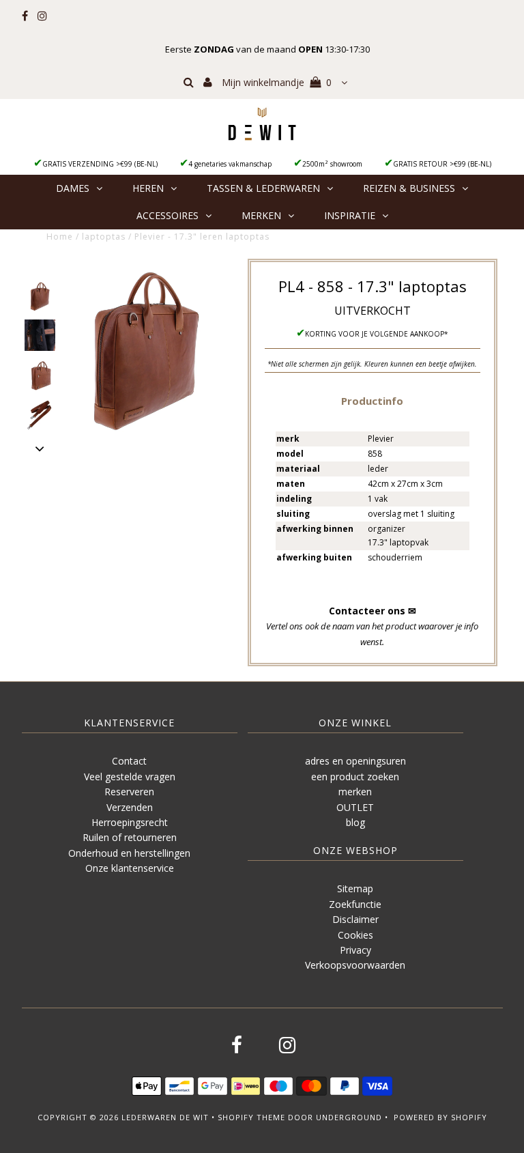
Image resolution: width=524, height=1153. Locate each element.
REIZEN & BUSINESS (409, 188)
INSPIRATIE (349, 215)
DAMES (72, 188)
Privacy (355, 949)
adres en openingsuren (355, 760)
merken (355, 791)
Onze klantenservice (129, 868)
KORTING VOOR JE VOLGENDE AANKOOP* (376, 334)
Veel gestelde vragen (129, 776)
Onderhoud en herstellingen (129, 852)
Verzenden (129, 807)
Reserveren (129, 791)
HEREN (148, 188)
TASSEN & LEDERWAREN (263, 188)
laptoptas (104, 236)
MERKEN (261, 215)
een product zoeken (355, 776)
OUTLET (355, 807)
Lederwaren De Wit (165, 1117)
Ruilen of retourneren (130, 837)
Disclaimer (355, 919)
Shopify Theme (251, 1117)
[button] (372, 400)
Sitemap (355, 888)
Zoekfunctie (355, 904)
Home (59, 236)
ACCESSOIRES (167, 215)
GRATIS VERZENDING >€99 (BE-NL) (100, 164)
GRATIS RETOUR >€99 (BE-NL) (442, 164)
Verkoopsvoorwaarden (355, 964)
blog (355, 822)
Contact (129, 760)
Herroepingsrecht (129, 822)
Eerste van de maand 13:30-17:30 (267, 49)
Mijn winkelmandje (277, 82)
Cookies (355, 934)
